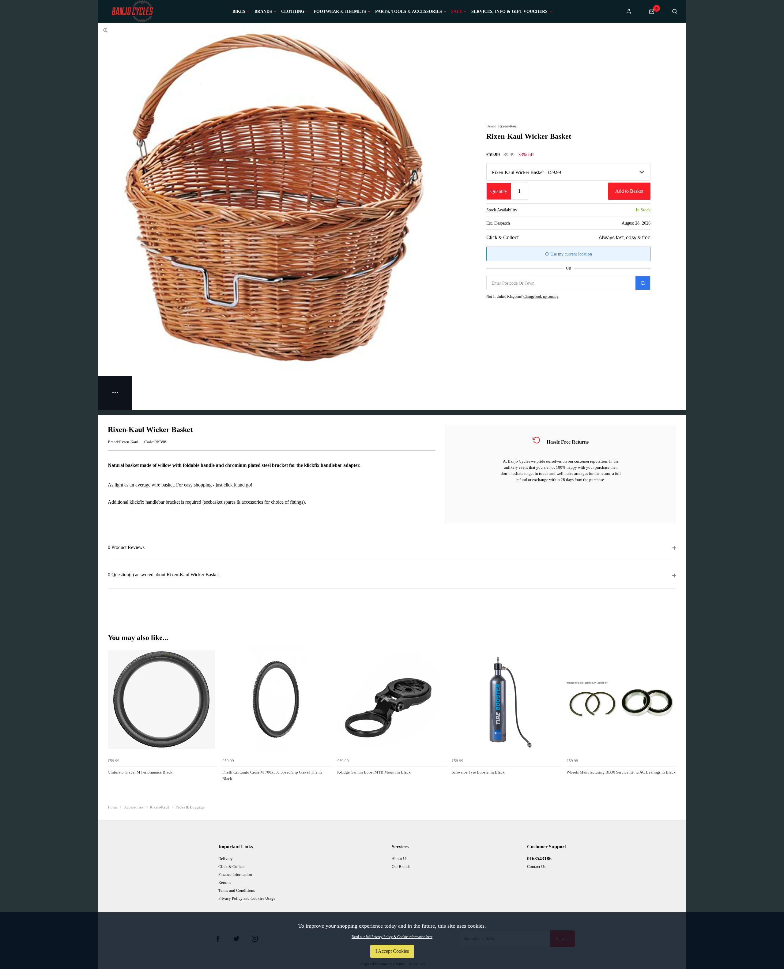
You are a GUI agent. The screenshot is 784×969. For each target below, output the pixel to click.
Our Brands (401, 866)
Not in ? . (522, 296)
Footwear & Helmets (340, 11)
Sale (456, 11)
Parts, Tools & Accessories (408, 11)
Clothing (292, 11)
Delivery (225, 858)
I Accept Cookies (392, 951)
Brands (263, 11)
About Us (399, 858)
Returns (224, 882)
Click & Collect (231, 866)
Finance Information (235, 874)
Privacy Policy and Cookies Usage (246, 898)
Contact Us (536, 866)
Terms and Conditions (236, 890)
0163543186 (539, 858)
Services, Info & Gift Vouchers (509, 11)
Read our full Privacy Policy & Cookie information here (392, 937)
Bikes (238, 11)
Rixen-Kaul (508, 126)
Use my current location (570, 254)
